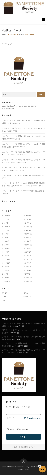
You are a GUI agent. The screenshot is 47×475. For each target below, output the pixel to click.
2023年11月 (6, 237)
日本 (3, 300)
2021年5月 (5, 270)
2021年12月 (6, 259)
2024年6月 (27, 230)
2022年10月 (6, 248)
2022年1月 (27, 256)
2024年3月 (5, 234)
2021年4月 (27, 270)
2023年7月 (27, 241)
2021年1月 (5, 277)
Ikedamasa (29, 34)
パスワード (10, 418)
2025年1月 (5, 223)
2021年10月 (6, 263)
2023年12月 (28, 234)
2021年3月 (5, 274)
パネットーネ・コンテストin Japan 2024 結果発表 (20, 175)
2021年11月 (28, 259)
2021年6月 (27, 267)
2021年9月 (27, 263)
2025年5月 (5, 219)
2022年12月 (28, 245)
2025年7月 (27, 216)
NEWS (4, 297)
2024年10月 (28, 227)
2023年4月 (5, 245)
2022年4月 (27, 252)
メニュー (43, 20)
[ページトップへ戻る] (24, 461)
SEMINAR (27, 297)
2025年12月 (6, 216)
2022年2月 (5, 256)
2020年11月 (6, 281)
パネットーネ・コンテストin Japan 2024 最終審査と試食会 (23, 191)
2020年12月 (28, 277)
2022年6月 (5, 252)
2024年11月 (6, 227)
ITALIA (26, 293)
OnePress (34, 467)
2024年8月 (5, 230)
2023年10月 (28, 237)
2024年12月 (28, 223)
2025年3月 (27, 219)
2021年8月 (5, 267)
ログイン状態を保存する (19, 429)
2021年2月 (27, 274)
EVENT (4, 293)
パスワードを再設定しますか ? (23, 447)
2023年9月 (5, 241)
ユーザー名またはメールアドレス (18, 407)
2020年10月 (28, 281)
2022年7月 (27, 248)
